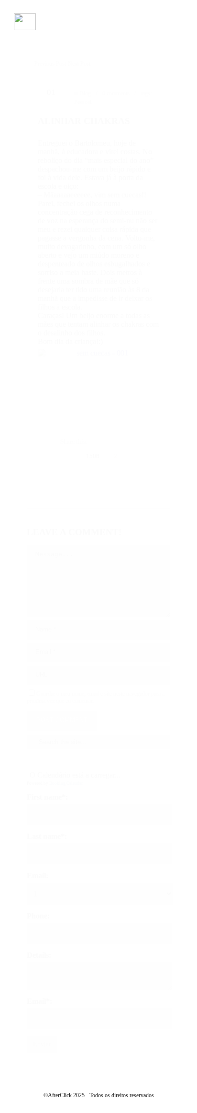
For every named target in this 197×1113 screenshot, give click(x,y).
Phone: (38, 916)
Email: (37, 876)
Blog (85, 93)
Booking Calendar (66, 783)
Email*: (39, 1001)
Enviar (42, 1044)
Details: (39, 955)
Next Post (79, 63)
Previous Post (50, 63)
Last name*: (47, 836)
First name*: (47, 797)
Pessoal (82, 102)
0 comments (116, 93)
